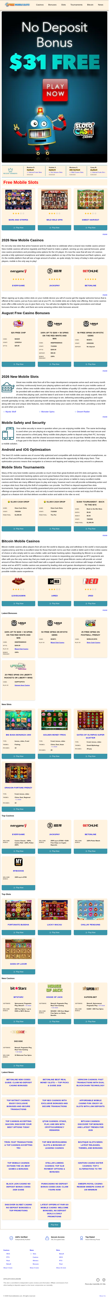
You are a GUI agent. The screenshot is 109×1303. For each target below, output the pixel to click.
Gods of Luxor (18, 964)
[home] (17, 8)
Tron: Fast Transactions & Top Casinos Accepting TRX (18, 1145)
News (100, 5)
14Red (54, 596)
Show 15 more (61, 1268)
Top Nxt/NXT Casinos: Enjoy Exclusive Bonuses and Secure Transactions (18, 1104)
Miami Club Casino (21, 649)
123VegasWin (18, 596)
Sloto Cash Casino (93, 642)
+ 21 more (54, 1007)
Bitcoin (90, 5)
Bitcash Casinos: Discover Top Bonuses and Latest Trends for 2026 (90, 1125)
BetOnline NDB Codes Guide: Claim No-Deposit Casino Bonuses (18, 1082)
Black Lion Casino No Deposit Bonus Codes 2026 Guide (18, 1187)
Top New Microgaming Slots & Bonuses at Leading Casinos (54, 1145)
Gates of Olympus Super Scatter (90, 736)
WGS (8, 1254)
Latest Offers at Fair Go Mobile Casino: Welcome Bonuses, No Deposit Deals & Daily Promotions (54, 1211)
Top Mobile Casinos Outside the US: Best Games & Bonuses (18, 1166)
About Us (102, 1296)
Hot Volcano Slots (47, 172)
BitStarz (18, 997)
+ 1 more (54, 746)
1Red (90, 596)
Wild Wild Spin (54, 220)
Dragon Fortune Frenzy (18, 788)
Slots (63, 5)
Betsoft (8, 1264)
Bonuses (52, 5)
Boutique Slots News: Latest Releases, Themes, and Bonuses (90, 1145)
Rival (8, 1260)
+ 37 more (101, 1005)
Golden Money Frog (54, 735)
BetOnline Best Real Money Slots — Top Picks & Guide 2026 (54, 1082)
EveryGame (18, 286)
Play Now (19, 228)
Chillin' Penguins (90, 925)
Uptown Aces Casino (22, 685)
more (105, 234)
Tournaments (76, 5)
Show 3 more (7, 1268)
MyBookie (18, 871)
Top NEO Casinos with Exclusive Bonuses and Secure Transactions (54, 1103)
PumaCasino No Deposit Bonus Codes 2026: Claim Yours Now (54, 1187)
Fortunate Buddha (18, 925)
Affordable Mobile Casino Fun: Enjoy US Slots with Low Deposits (90, 1103)
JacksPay (54, 286)
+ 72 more (27, 1005)
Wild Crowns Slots (68, 172)
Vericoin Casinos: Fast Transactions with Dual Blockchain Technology (90, 1082)
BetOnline (90, 286)
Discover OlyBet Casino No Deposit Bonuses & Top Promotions (18, 1208)
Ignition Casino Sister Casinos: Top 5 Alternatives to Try (90, 1166)
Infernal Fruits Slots (26, 172)
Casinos (40, 5)
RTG (8, 1257)
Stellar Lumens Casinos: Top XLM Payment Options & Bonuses (54, 1167)
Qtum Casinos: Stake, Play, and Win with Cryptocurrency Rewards (54, 1125)
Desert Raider (83, 412)
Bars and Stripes (18, 220)
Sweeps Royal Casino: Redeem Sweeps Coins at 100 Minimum (90, 1187)
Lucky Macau (54, 925)
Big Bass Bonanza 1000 (18, 735)
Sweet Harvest (90, 220)
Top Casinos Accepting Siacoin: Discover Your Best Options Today (18, 1124)
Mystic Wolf (11, 412)
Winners (35, 1260)
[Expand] (31, 1254)
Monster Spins (47, 412)
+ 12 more (18, 1052)
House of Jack (54, 997)
